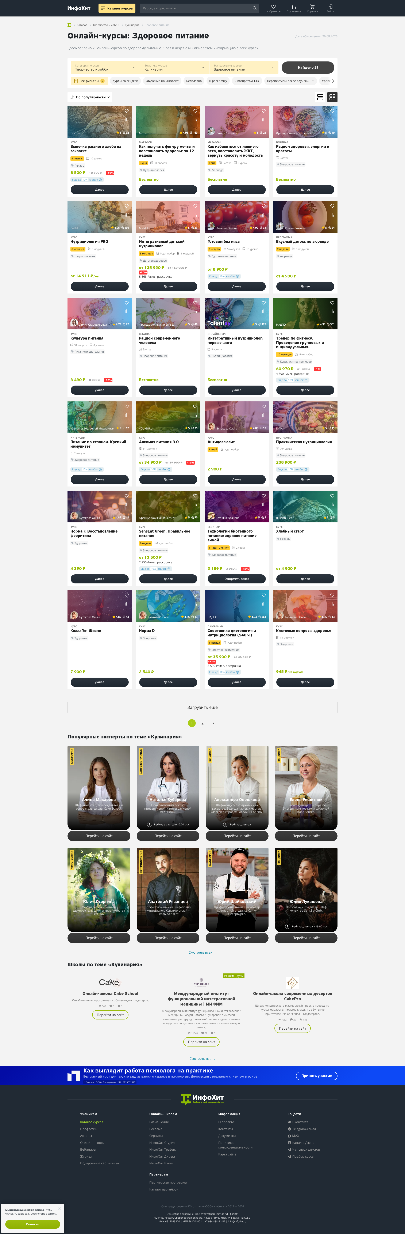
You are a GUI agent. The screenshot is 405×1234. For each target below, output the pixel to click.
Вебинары (88, 1149)
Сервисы (156, 1135)
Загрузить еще (203, 707)
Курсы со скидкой (125, 81)
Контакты (225, 1129)
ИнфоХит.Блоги (161, 1163)
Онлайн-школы (92, 1142)
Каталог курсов (91, 1122)
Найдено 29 (308, 67)
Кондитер (209, 755)
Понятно (32, 1224)
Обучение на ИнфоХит (162, 81)
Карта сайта (227, 1154)
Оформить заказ (236, 579)
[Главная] (69, 24)
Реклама (155, 1129)
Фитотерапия (71, 860)
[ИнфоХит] (79, 8)
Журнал (86, 1156)
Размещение (159, 1122)
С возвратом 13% (247, 81)
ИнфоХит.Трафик (162, 1149)
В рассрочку (218, 81)
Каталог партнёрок (163, 1189)
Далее (99, 190)
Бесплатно (194, 81)
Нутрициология (140, 862)
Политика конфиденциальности (235, 1145)
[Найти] (254, 8)
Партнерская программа (168, 1182)
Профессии (88, 1129)
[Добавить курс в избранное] (126, 111)
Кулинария (71, 756)
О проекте (226, 1122)
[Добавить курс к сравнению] (126, 119)
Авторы (86, 1135)
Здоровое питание (140, 761)
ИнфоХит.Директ (162, 1156)
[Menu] (103, 8)
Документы (227, 1135)
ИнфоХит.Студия (162, 1142)
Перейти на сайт (98, 835)
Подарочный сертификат (99, 1163)
